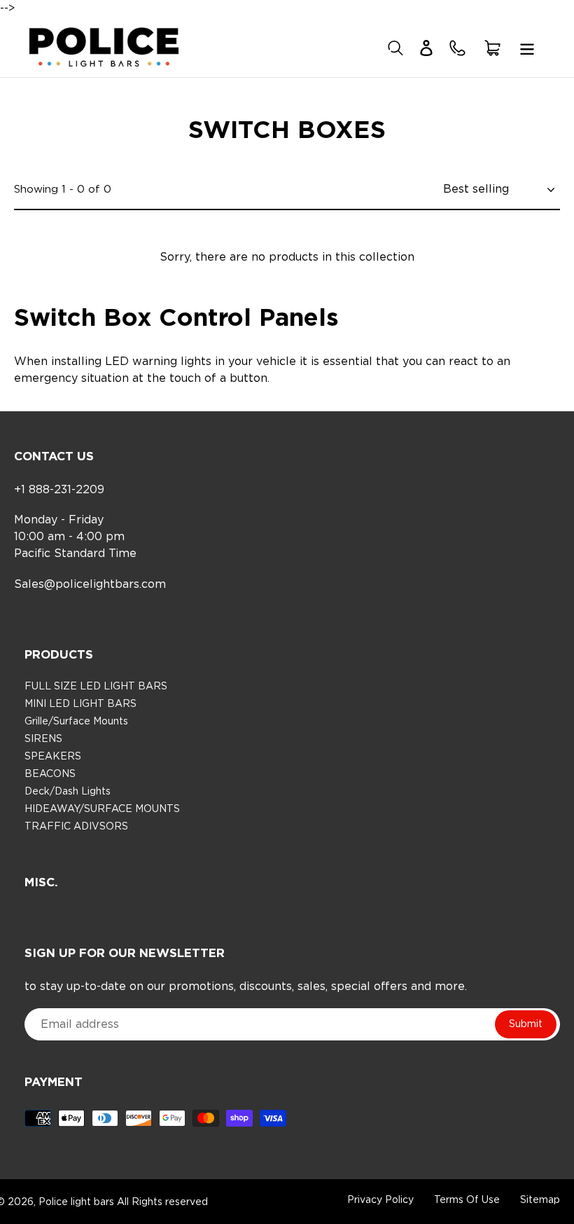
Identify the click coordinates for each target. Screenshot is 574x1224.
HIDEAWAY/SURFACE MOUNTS (102, 809)
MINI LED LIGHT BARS (80, 704)
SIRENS (43, 739)
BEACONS (50, 774)
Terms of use (468, 1200)
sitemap (540, 1200)
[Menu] (527, 47)
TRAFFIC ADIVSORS (76, 827)
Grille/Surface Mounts (76, 722)
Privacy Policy (381, 1200)
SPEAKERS (52, 757)
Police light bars (77, 1202)
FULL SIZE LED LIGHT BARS (95, 687)
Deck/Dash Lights (67, 792)
